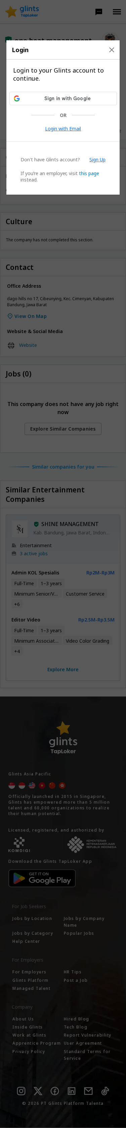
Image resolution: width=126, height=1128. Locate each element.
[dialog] (63, 117)
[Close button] (111, 49)
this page (89, 173)
